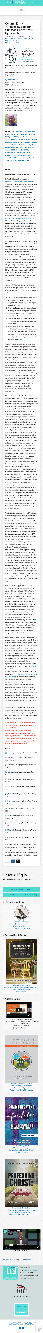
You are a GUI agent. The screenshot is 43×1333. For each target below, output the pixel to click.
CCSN (22, 1260)
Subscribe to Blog (31, 895)
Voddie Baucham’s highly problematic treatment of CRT (20, 218)
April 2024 (14, 137)
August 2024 (15, 134)
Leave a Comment (13, 42)
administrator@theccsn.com (30, 1270)
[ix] (15, 565)
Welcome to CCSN (9, 1260)
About (14, 1322)
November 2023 (24, 142)
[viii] (27, 552)
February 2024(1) (18, 139)
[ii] (21, 339)
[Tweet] (18, 861)
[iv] (13, 391)
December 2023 (11, 142)
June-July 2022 (10, 158)
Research (32, 1322)
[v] (10, 461)
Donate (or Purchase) (17, 1325)
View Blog (12, 895)
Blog (8, 39)
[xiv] (14, 677)
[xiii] (34, 666)
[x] (11, 581)
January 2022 (22, 158)
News (21, 1323)
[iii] (12, 375)
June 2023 (22, 145)
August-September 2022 (25, 155)
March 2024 (24, 137)
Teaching (14, 1323)
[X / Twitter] (23, 1328)
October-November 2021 (20, 160)
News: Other (10, 40)
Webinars (28, 1323)
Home (9, 1322)
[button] (21, 10)
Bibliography (23, 1322)
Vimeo (28, 1260)
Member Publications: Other (22, 39)
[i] (11, 280)
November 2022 (26, 152)
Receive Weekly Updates (21, 889)
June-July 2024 (26, 134)
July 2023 (14, 145)
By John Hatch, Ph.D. (12, 80)
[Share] (13, 861)
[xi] (35, 620)
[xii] (25, 633)
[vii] (18, 508)
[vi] (23, 479)
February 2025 (20, 132)
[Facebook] (20, 1328)
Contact (30, 1325)
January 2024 (31, 139)
